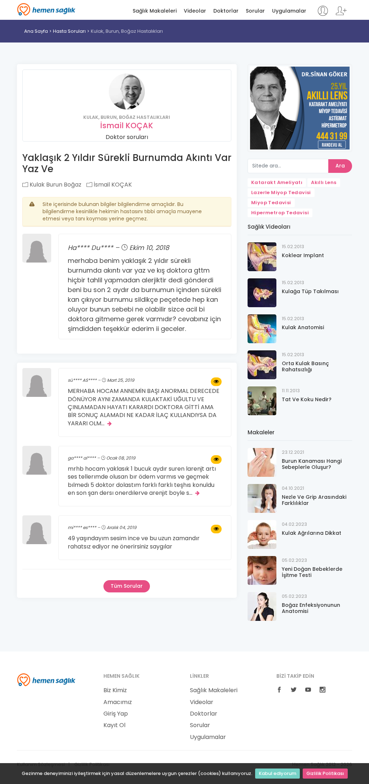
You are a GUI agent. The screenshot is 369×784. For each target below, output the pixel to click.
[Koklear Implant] (262, 256)
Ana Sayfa (36, 31)
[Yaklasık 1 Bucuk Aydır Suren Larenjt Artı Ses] (216, 459)
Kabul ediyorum (277, 773)
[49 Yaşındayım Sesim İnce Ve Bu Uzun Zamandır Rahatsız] (216, 529)
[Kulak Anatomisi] (262, 328)
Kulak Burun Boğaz (54, 184)
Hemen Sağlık (46, 9)
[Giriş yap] (322, 14)
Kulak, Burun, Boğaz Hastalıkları (127, 31)
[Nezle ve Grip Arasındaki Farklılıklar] (262, 498)
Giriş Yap (115, 714)
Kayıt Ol (114, 725)
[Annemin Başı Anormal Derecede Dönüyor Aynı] (216, 381)
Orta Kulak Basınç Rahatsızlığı (305, 366)
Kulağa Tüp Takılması (310, 291)
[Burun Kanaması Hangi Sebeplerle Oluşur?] (262, 462)
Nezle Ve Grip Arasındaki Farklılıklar (314, 500)
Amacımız (117, 702)
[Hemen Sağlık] (46, 679)
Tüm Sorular (127, 586)
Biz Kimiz (115, 690)
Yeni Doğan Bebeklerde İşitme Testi (312, 572)
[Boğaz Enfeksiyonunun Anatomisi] (262, 606)
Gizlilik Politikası (325, 773)
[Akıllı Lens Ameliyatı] (300, 107)
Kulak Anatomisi (303, 327)
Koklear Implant (303, 255)
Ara (340, 165)
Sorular (255, 11)
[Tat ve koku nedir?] (262, 401)
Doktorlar (226, 11)
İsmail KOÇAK (126, 125)
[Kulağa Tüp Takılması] (262, 292)
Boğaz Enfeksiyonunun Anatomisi (311, 608)
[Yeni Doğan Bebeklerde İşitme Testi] (262, 570)
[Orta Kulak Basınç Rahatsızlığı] (262, 364)
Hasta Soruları (69, 31)
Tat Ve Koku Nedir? (307, 399)
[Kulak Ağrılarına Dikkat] (262, 534)
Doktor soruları (127, 137)
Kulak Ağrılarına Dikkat (311, 533)
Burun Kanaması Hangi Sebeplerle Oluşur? (312, 464)
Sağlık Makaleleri (155, 11)
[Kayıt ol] (341, 14)
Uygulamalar (289, 11)
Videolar (195, 11)
